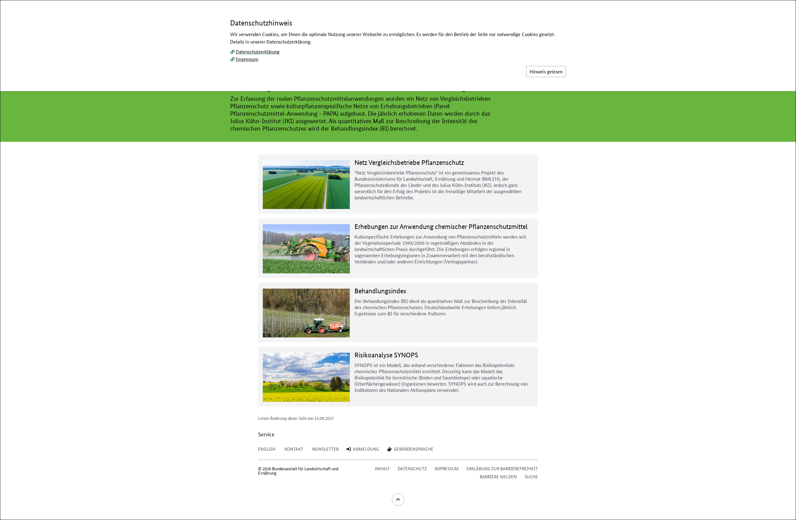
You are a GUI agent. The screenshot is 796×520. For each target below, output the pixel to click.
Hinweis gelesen (546, 71)
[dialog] (398, 260)
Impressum (247, 59)
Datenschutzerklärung (258, 51)
